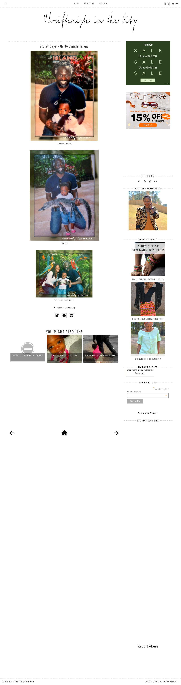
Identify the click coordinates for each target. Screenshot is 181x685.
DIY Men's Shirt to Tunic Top (148, 358)
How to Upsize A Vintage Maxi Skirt (148, 318)
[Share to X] (57, 315)
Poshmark (140, 373)
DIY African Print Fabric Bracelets (148, 279)
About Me (89, 3)
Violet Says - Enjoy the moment (64, 355)
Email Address (147, 391)
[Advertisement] (64, 400)
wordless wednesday (66, 308)
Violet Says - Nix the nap (28, 355)
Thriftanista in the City (15, 681)
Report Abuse (148, 646)
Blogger (154, 413)
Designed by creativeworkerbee (161, 681)
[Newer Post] (12, 433)
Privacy (103, 3)
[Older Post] (116, 433)
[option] (28, 349)
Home (76, 3)
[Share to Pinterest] (71, 315)
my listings (145, 369)
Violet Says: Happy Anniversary (101, 355)
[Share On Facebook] (64, 315)
